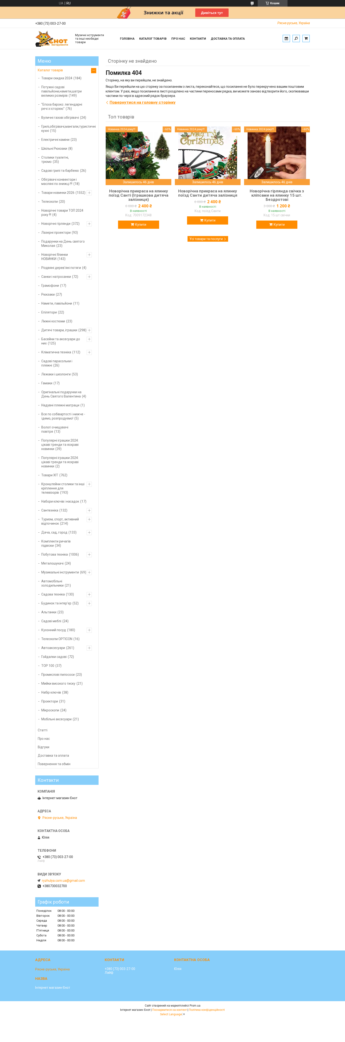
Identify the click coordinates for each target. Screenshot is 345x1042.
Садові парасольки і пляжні (56, 363)
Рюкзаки (48, 294)
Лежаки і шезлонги (56, 374)
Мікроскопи (50, 710)
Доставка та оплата (228, 38)
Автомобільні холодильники (52, 583)
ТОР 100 (47, 666)
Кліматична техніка (56, 352)
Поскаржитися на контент (169, 1009)
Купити (140, 224)
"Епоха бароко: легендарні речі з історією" (61, 107)
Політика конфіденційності (207, 1009)
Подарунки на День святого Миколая (63, 244)
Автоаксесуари (53, 648)
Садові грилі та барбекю (60, 170)
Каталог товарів (153, 38)
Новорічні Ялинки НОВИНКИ (54, 257)
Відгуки (43, 747)
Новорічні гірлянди (55, 223)
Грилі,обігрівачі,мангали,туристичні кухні (68, 129)
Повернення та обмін (54, 764)
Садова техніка (53, 594)
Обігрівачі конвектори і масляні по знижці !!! (59, 182)
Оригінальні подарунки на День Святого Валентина (61, 394)
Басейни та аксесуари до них (60, 341)
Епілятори (49, 312)
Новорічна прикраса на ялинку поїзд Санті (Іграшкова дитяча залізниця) (138, 195)
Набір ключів (51, 692)
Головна (127, 38)
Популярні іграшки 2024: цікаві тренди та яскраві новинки (60, 445)
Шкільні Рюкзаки (54, 148)
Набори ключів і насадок (60, 501)
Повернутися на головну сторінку (143, 102)
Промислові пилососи (58, 674)
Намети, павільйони (56, 303)
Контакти (198, 38)
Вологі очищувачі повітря (54, 429)
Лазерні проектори (56, 232)
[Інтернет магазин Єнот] (52, 38)
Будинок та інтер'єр (56, 603)
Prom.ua (195, 1005)
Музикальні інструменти (60, 572)
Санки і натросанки (56, 277)
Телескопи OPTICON (56, 639)
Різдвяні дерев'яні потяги (61, 268)
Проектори (49, 701)
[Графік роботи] (286, 38)
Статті (42, 730)
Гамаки (46, 383)
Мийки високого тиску (58, 683)
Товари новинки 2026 (57, 193)
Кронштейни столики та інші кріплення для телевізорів (62, 488)
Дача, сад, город (54, 532)
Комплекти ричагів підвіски (56, 543)
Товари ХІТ (49, 475)
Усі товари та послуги (206, 239)
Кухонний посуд (53, 630)
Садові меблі (51, 621)
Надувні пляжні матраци (60, 405)
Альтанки (48, 612)
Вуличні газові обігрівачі (60, 117)
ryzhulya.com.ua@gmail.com (63, 880)
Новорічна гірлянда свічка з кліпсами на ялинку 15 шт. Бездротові (277, 195)
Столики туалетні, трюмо (55, 160)
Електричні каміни (55, 139)
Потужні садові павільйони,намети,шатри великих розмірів (61, 91)
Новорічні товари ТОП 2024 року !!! (62, 213)
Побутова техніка (54, 554)
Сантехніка (49, 510)
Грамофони (50, 285)
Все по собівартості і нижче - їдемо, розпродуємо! (63, 416)
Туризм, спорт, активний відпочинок (60, 521)
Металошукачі (52, 563)
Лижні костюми (53, 321)
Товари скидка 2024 (56, 78)
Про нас (178, 38)
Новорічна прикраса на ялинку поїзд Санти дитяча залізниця (207, 193)
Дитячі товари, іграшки (59, 330)
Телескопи (49, 201)
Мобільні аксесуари (56, 719)
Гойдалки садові (54, 657)
